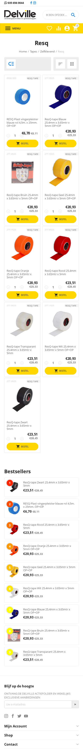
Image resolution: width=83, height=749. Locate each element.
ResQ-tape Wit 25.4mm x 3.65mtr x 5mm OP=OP (60, 348)
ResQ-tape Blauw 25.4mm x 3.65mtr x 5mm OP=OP (57, 123)
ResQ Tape (32, 78)
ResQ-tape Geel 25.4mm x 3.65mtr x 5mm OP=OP (60, 196)
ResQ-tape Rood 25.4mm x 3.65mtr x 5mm (60, 272)
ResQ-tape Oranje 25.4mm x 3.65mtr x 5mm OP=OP (19, 274)
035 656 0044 (15, 3)
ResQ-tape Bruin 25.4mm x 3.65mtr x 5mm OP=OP (22, 196)
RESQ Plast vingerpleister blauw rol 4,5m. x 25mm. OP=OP (22, 123)
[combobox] (61, 14)
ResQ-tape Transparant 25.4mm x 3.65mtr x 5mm (21, 350)
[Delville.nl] (20, 15)
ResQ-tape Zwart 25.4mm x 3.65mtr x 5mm (19, 426)
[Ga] (75, 704)
